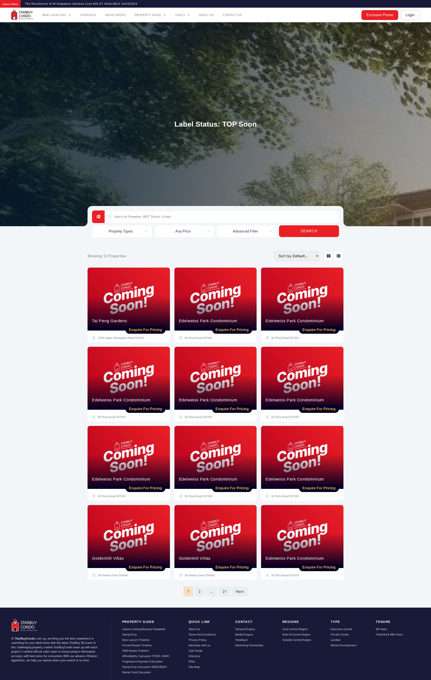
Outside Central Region (296, 640)
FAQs (192, 661)
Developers (116, 15)
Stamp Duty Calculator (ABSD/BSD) (144, 667)
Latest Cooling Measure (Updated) (143, 629)
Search (309, 231)
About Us (206, 15)
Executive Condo (341, 629)
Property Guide (148, 15)
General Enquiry (245, 629)
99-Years (381, 629)
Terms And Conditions (202, 634)
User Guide (195, 650)
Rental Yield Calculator (136, 672)
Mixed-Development (343, 645)
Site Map (194, 667)
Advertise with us (199, 645)
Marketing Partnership (249, 645)
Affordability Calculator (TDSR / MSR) (145, 656)
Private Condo (340, 634)
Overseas (88, 15)
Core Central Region (295, 629)
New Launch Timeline (136, 640)
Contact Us (232, 15)
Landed (335, 640)
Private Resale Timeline (137, 645)
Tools (180, 15)
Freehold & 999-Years (389, 634)
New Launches (54, 15)
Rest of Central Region (296, 634)
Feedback (241, 640)
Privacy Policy (198, 640)
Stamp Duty (129, 634)
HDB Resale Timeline (135, 650)
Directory (194, 656)
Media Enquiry (244, 634)
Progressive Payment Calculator (142, 661)
